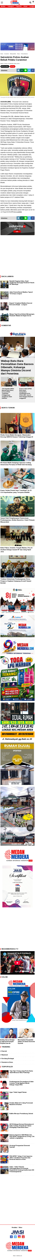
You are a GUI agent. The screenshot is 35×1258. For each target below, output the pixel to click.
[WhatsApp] (22, 70)
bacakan (5, 66)
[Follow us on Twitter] (15, 1236)
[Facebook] (33, 70)
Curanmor (6, 53)
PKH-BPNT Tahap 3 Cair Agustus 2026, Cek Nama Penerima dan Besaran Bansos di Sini (20, 1157)
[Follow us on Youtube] (23, 1236)
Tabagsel (10, 6)
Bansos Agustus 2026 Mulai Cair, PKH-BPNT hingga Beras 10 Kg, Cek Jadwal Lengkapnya (21, 1136)
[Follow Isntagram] (19, 1236)
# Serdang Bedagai (7, 1058)
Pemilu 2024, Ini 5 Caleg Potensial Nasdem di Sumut (21, 1103)
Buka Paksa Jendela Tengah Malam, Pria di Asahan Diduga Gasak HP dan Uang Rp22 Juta (16, 549)
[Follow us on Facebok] (11, 1236)
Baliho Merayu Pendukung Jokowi (21, 1113)
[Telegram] (18, 70)
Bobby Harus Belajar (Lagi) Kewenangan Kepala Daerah (7, 1041)
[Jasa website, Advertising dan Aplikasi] (17, 236)
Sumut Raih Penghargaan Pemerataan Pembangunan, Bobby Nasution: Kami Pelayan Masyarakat (17, 520)
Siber (20, 1227)
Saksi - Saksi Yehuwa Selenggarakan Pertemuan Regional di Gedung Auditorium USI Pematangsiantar (21, 1169)
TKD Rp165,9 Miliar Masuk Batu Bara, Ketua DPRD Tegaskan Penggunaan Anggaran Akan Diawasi (8, 393)
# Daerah (3, 1051)
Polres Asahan (24, 53)
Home (1, 53)
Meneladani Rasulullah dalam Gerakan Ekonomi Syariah (26, 1041)
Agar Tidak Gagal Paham (18, 1092)
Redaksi (14, 1227)
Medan (3, 6)
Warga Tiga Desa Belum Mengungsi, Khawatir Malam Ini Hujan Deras (21, 314)
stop (12, 66)
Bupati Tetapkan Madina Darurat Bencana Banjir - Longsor (20, 303)
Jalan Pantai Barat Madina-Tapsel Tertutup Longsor (21, 292)
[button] (33, 1)
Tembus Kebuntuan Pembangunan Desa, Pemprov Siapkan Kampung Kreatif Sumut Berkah (15, 581)
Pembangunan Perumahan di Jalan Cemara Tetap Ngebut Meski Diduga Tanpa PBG (21, 1083)
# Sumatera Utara (6, 1062)
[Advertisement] (17, 25)
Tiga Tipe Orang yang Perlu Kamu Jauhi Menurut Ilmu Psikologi (21, 1071)
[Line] (25, 70)
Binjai (25, 6)
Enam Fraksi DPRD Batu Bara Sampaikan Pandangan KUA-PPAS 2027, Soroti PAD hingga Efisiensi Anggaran (26, 393)
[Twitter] (29, 70)
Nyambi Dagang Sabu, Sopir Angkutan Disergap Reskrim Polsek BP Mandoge (21, 282)
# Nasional (4, 1055)
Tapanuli (18, 6)
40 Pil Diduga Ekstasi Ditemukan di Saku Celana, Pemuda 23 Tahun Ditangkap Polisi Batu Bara (21, 1125)
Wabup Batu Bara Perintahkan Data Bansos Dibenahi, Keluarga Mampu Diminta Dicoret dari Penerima (17, 367)
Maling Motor (13, 53)
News (18, 53)
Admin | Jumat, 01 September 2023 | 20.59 (9, 63)
